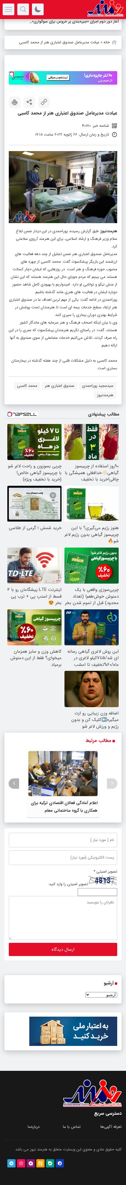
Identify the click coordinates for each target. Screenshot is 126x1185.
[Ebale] (50, 1171)
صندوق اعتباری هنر (59, 393)
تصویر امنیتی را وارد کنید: (68, 892)
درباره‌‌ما (34, 1134)
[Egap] (31, 1171)
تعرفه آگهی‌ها (111, 1134)
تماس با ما (72, 1134)
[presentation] (112, 791)
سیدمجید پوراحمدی (97, 393)
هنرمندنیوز (109, 239)
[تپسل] (12, 82)
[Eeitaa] (40, 1171)
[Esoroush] (60, 1171)
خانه (106, 50)
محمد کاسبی (27, 393)
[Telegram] (11, 1171)
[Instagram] (21, 1171)
